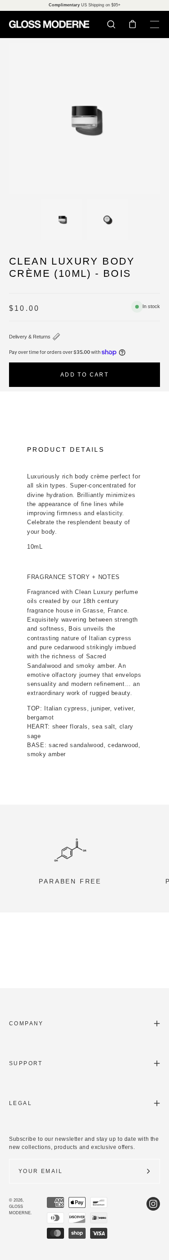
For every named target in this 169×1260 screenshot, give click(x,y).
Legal (20, 1103)
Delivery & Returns (29, 336)
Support (26, 1063)
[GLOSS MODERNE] (49, 24)
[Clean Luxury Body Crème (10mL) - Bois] (61, 219)
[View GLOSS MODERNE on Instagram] (153, 1218)
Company (26, 1023)
